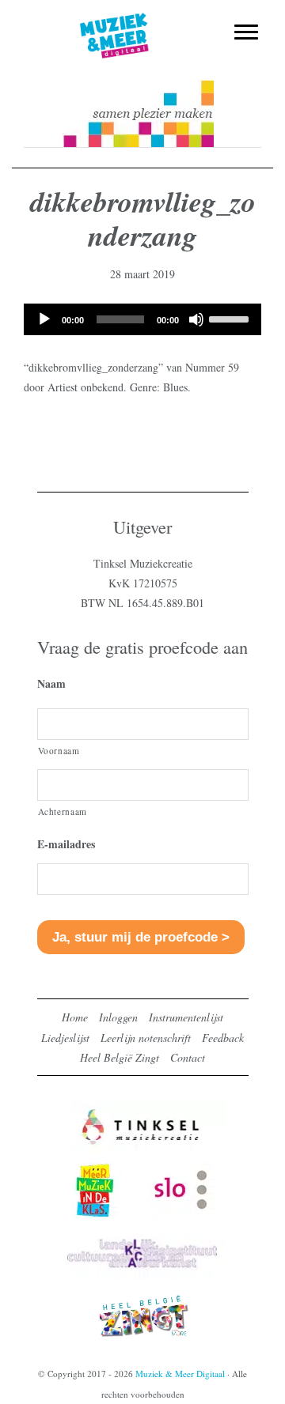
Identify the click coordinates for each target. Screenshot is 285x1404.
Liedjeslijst (65, 1037)
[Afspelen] (44, 319)
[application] (142, 319)
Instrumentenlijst (186, 1017)
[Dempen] (196, 319)
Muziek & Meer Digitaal (143, 21)
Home (75, 1017)
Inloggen (118, 1017)
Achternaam (63, 811)
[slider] (231, 318)
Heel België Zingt (119, 1057)
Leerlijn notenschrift (146, 1037)
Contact (187, 1057)
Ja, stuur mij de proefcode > (141, 937)
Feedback (223, 1037)
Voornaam (59, 751)
